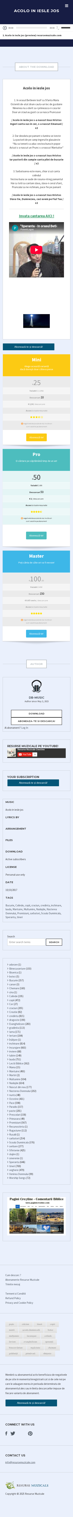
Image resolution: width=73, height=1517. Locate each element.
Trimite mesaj (12, 1284)
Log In (24, 727)
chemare (52, 1347)
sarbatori (35, 913)
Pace (12, 1103)
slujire (12, 1154)
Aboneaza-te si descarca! (36, 721)
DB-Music (36, 697)
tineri (20, 917)
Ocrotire (13, 1099)
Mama (12, 1067)
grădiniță (13, 1353)
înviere (12, 1341)
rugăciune (35, 1347)
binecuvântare (16, 1347)
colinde (48, 1335)
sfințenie (47, 1353)
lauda (8, 909)
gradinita (14, 1027)
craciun (35, 905)
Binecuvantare (17, 968)
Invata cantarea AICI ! (36, 216)
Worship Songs (17, 1178)
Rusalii (12, 1134)
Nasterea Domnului (19, 1091)
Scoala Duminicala (51, 913)
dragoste (14, 1020)
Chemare (14, 988)
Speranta (10, 917)
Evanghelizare (17, 1024)
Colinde (19, 905)
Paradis (13, 1106)
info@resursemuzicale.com (20, 1462)
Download (36, 713)
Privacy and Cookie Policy (19, 1302)
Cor (11, 1004)
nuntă (12, 1329)
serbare (13, 1146)
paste (12, 1110)
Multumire (29, 909)
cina (11, 992)
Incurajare (14, 1047)
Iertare (13, 1035)
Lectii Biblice (16, 1063)
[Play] (5, 28)
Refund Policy (13, 1298)
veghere (13, 1170)
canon (12, 984)
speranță (49, 1341)
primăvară (30, 1353)
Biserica (13, 972)
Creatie (13, 1012)
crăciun (25, 1324)
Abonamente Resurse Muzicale (22, 1279)
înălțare (13, 1039)
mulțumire (14, 1335)
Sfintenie (14, 1150)
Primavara (14, 1118)
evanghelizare (30, 1341)
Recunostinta (16, 1126)
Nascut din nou (17, 1087)
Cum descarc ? (13, 1275)
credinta (45, 905)
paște (11, 1324)
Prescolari (14, 1114)
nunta (12, 1095)
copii (27, 905)
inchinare (56, 905)
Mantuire (18, 909)
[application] (36, 27)
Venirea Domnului (19, 1174)
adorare (13, 964)
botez (12, 976)
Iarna (12, 1031)
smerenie (14, 1158)
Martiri (12, 1075)
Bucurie (9, 905)
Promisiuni (23, 913)
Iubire (12, 1055)
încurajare (31, 1335)
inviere (13, 1051)
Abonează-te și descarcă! (28, 346)
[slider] (66, 27)
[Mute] (58, 27)
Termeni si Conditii (15, 1293)
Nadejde (40, 909)
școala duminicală (31, 1329)
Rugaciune (15, 1130)
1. (32, 35)
